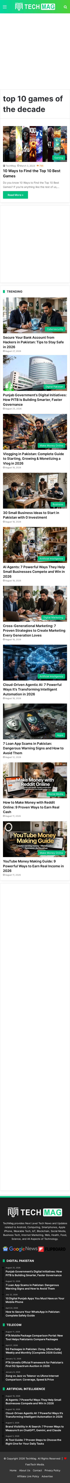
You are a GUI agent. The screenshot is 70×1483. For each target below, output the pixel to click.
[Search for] (65, 8)
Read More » (15, 194)
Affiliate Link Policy (28, 1476)
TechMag (11, 165)
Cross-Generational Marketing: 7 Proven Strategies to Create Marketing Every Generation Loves (34, 630)
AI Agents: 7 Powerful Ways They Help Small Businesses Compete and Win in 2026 (34, 571)
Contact (37, 1470)
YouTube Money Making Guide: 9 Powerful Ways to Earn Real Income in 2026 (33, 865)
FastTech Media (34, 1464)
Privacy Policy (52, 1470)
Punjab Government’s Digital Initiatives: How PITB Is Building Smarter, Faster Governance (35, 399)
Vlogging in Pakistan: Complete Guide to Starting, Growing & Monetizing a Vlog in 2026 (33, 458)
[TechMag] (35, 7)
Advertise (47, 1476)
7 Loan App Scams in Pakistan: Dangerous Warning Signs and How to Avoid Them (33, 748)
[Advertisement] (35, 50)
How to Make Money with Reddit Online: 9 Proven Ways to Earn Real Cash (31, 807)
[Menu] (5, 8)
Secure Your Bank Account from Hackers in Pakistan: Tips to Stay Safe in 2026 (33, 342)
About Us (24, 1470)
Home (13, 1470)
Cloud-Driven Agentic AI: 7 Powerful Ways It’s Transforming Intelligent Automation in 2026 (32, 689)
